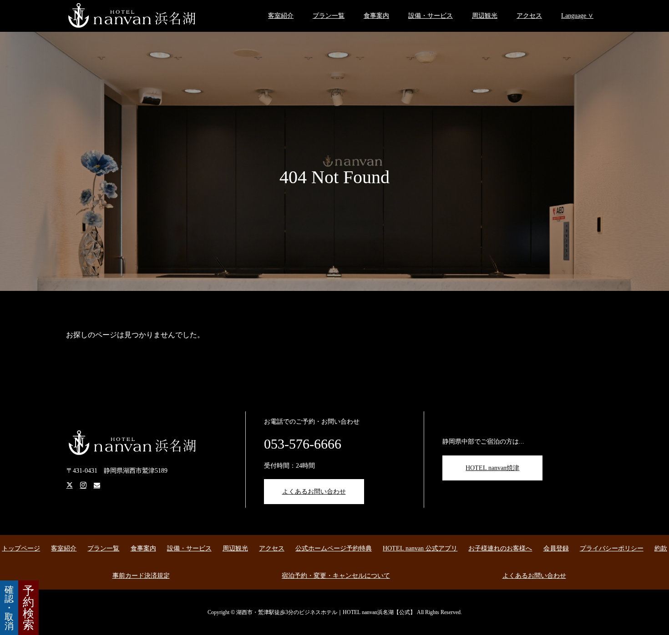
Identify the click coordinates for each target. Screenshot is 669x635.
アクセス (529, 15)
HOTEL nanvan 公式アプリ (420, 548)
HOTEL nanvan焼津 (492, 468)
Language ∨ (577, 15)
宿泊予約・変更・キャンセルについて (336, 575)
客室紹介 (281, 15)
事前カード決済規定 (141, 575)
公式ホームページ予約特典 (333, 548)
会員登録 (556, 548)
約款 (660, 548)
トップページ (21, 548)
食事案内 (376, 15)
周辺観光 (484, 15)
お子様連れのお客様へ (500, 548)
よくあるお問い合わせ (314, 491)
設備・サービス (430, 15)
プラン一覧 (329, 15)
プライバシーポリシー (612, 548)
